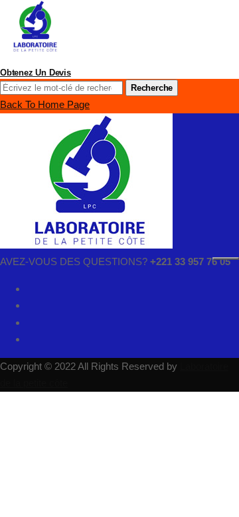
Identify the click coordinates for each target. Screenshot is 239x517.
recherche (152, 88)
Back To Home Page (45, 104)
